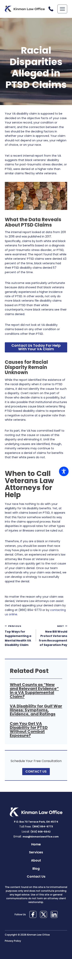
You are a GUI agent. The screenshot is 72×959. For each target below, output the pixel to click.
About (36, 860)
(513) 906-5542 (40, 831)
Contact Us (36, 876)
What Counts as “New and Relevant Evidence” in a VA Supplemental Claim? (34, 690)
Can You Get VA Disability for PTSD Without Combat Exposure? (29, 729)
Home (36, 844)
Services (36, 852)
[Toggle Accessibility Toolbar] (64, 471)
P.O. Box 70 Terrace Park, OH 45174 (36, 821)
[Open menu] (62, 9)
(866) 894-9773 (51, 9)
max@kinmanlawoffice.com (41, 836)
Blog (36, 868)
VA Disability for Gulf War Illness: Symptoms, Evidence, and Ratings (36, 710)
